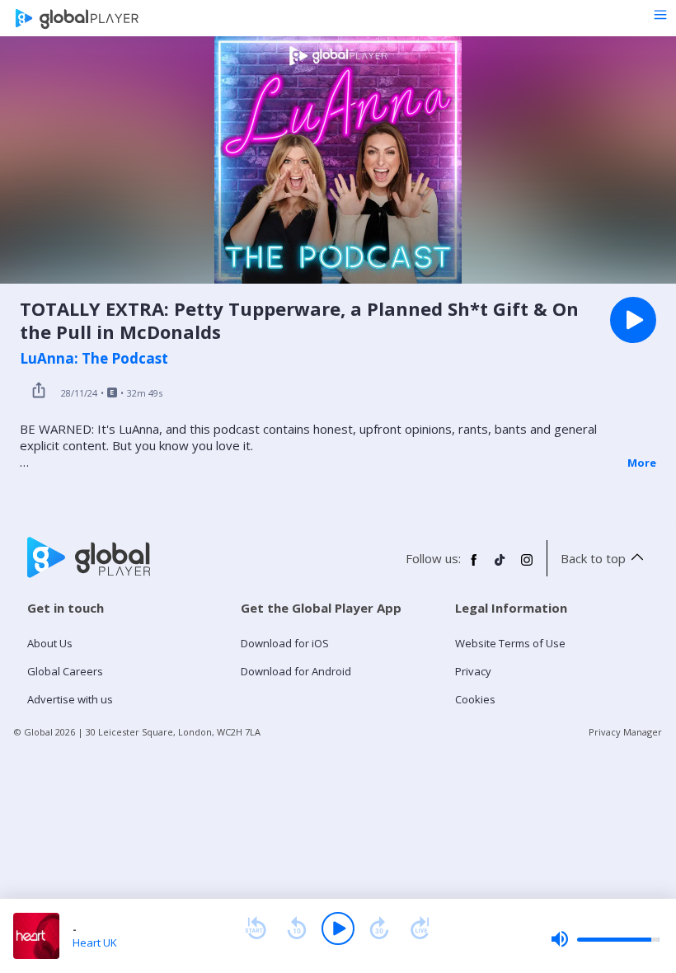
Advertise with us (70, 699)
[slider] (605, 939)
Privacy (473, 671)
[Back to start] (255, 928)
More (641, 462)
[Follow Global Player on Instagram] (526, 566)
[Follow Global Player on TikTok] (500, 566)
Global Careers (65, 671)
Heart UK (95, 942)
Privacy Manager (625, 731)
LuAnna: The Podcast (94, 359)
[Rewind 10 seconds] (296, 928)
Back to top (593, 558)
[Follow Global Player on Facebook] (474, 566)
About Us (50, 643)
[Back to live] (420, 928)
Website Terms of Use (510, 643)
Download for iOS (285, 643)
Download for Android (296, 671)
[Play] (338, 928)
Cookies (475, 699)
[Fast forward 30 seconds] (379, 928)
